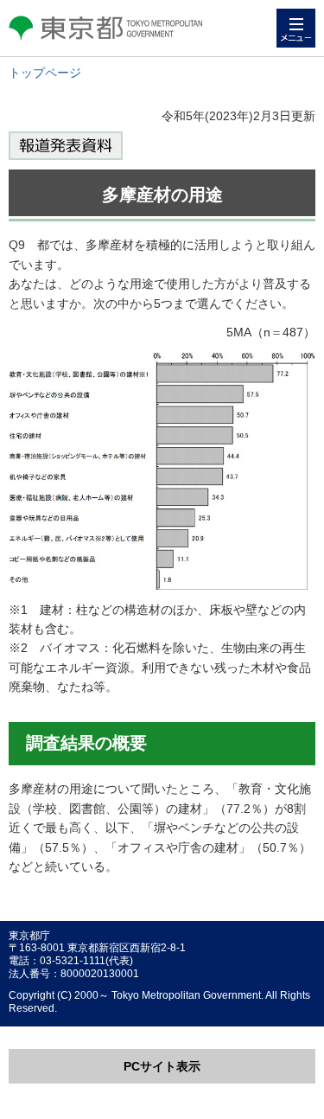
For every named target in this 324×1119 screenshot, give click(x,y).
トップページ (45, 73)
